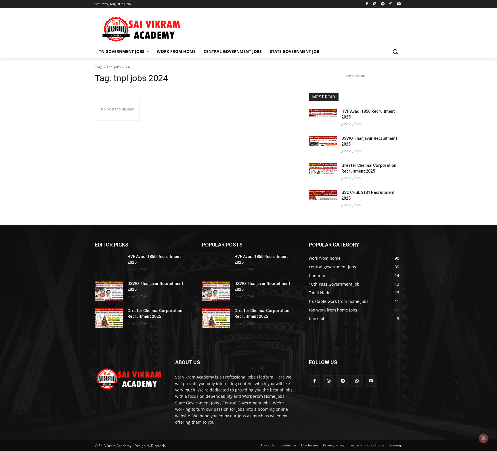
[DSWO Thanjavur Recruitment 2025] (323, 145)
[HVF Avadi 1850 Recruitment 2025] (323, 118)
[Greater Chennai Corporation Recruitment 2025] (323, 172)
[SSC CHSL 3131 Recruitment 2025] (323, 199)
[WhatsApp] (390, 4)
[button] (395, 51)
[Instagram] (375, 4)
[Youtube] (398, 4)
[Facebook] (367, 4)
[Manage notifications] (483, 438)
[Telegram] (383, 4)
